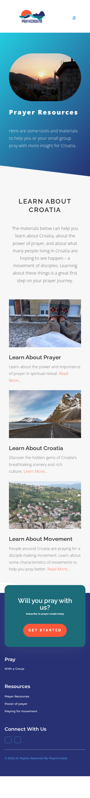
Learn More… (35, 471)
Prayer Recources (17, 696)
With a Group (14, 668)
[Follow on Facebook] (8, 740)
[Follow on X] (17, 740)
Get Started (45, 630)
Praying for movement (21, 711)
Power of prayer (16, 703)
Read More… (58, 569)
